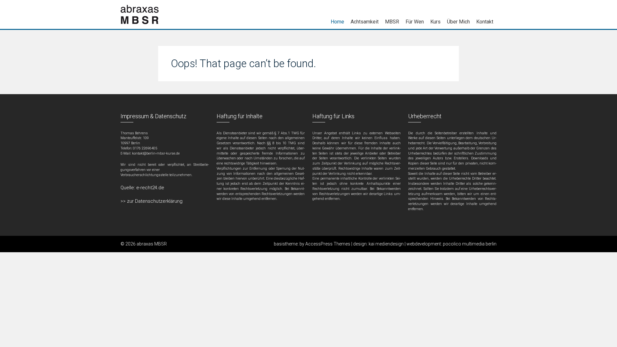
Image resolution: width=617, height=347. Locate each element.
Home (337, 22)
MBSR (392, 22)
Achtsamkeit (365, 22)
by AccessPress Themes (325, 243)
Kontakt (484, 22)
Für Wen (415, 22)
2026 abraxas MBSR (146, 243)
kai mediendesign (387, 243)
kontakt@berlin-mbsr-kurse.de (156, 153)
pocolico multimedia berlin (469, 243)
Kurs (435, 22)
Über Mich (458, 22)
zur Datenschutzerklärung (155, 201)
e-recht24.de (150, 188)
